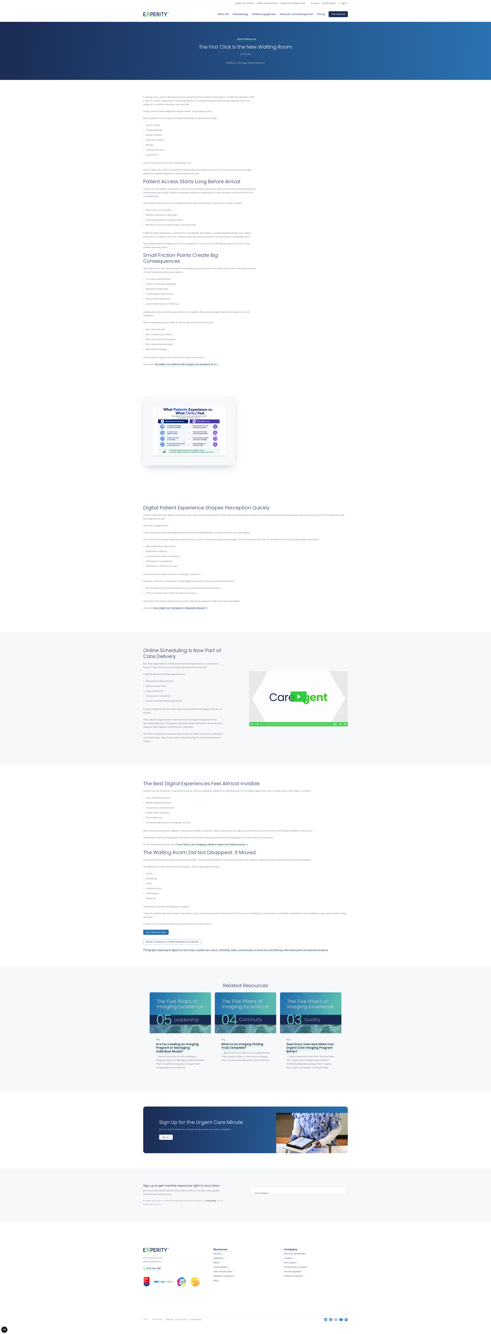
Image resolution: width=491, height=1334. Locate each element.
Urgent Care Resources (267, 3)
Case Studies (220, 1267)
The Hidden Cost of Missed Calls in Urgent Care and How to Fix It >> (186, 364)
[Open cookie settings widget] (4, 1330)
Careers (288, 1258)
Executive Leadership (294, 1253)
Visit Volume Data (223, 1271)
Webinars (218, 1258)
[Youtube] (341, 1319)
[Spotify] (346, 1319)
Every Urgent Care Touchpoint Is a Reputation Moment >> (180, 608)
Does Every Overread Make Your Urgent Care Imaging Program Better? (310, 1047)
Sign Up (165, 1137)
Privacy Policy (211, 1200)
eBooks (217, 1253)
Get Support (330, 3)
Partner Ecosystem (293, 1276)
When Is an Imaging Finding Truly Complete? (242, 1046)
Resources (220, 1249)
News (216, 1262)
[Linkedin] (325, 1319)
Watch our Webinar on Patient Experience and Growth (172, 941)
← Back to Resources (245, 39)
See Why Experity (292, 1271)
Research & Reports (224, 1276)
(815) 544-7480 (154, 1268)
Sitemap (170, 1319)
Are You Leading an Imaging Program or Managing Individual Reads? (177, 1047)
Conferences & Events (295, 1267)
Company (290, 1249)
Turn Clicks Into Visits (156, 932)
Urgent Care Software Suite (293, 3)
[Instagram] (336, 1319)
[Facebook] (330, 1319)
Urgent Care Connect (244, 3)
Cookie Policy (195, 1319)
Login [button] (343, 3)
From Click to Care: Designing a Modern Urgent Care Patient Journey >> (212, 844)
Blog (216, 1280)
